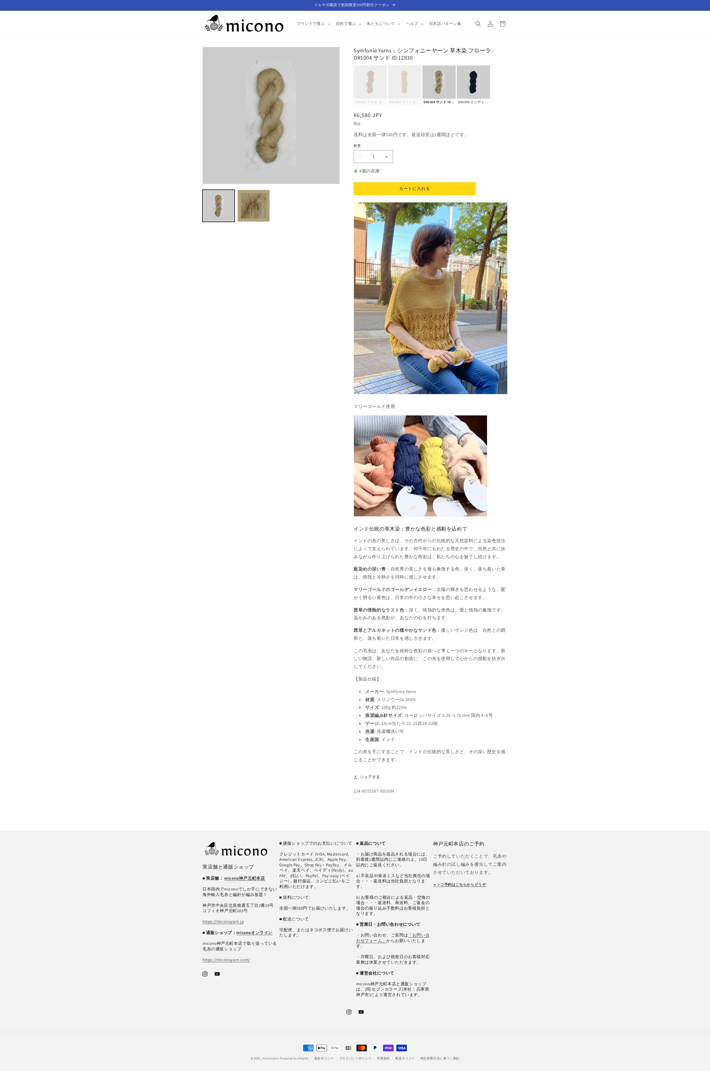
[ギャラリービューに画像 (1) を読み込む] (218, 206)
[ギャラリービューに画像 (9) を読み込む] (253, 206)
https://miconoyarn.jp (223, 921)
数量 (357, 145)
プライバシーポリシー (355, 1058)
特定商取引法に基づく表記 (439, 1058)
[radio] (370, 85)
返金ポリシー (324, 1058)
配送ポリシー (405, 1058)
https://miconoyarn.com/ (226, 959)
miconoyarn (271, 1058)
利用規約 (383, 1058)
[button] (313, 23)
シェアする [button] (370, 776)
